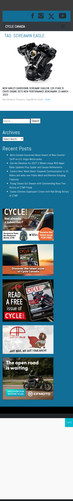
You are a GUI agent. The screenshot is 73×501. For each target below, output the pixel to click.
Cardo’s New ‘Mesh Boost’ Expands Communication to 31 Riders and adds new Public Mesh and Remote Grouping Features (38, 175)
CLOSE (69, 422)
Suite (47, 99)
